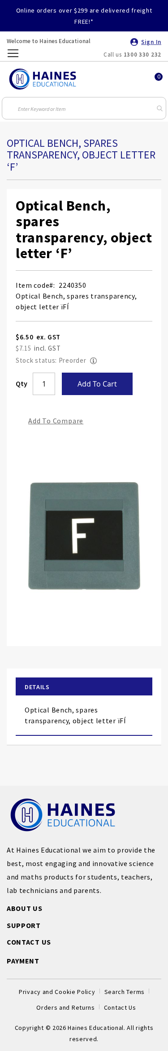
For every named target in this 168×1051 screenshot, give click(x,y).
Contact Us (120, 1007)
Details (37, 687)
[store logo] (42, 79)
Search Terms (124, 992)
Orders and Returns (65, 1007)
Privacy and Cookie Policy (57, 992)
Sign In (151, 42)
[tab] (84, 686)
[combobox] (84, 108)
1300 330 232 (142, 54)
